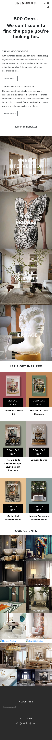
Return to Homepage (26, 127)
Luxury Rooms (39, 460)
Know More (9, 78)
